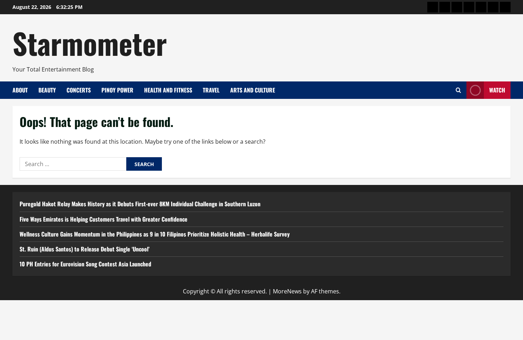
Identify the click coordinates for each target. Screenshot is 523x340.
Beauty (47, 90)
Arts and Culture (252, 90)
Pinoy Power (117, 90)
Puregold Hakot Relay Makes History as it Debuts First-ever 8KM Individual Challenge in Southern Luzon (140, 204)
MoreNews (287, 291)
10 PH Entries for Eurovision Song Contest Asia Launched (85, 264)
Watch (497, 90)
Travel (211, 90)
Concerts (79, 90)
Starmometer (89, 42)
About (20, 90)
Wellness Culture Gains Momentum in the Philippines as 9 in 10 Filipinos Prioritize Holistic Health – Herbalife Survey (155, 234)
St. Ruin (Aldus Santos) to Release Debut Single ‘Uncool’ (84, 249)
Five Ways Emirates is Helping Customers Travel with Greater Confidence (103, 219)
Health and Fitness (168, 90)
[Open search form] (458, 90)
